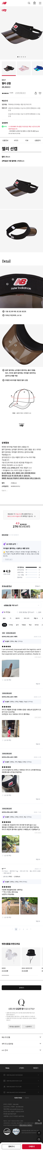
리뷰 (26, 140)
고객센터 (21, 1068)
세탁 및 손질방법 (7, 1044)
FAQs (7, 1068)
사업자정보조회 (38, 1123)
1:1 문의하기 (29, 1027)
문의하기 (21, 988)
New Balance (4, 3)
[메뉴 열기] (40, 3)
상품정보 (5, 140)
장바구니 (11, 1146)
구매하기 (32, 1146)
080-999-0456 (19, 1106)
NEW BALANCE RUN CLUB (14, 1081)
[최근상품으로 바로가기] (39, 1139)
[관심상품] (40, 93)
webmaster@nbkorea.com (16, 1109)
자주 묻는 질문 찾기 (14, 1027)
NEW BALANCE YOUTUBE (14, 1086)
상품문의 (38, 140)
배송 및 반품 (6, 1037)
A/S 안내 (5, 1050)
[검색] (29, 3)
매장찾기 (35, 1068)
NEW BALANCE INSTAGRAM (15, 1075)
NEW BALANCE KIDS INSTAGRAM (16, 1092)
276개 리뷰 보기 (20, 93)
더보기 (4, 490)
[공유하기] (36, 93)
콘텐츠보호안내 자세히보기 (25, 1125)
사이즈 (16, 140)
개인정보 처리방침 (18, 1097)
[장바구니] (34, 3)
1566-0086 (15, 1104)
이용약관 (27, 1097)
